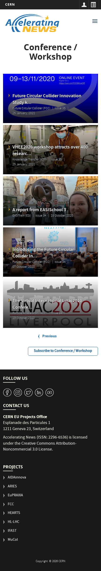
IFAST (12, 531)
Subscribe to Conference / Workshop (63, 351)
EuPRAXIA (15, 495)
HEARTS (14, 513)
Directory (93, 4)
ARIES (12, 486)
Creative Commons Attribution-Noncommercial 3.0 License (40, 447)
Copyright (42, 561)
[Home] (32, 23)
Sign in (84, 4)
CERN (10, 4)
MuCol (13, 540)
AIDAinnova (17, 478)
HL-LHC (13, 522)
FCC (11, 504)
